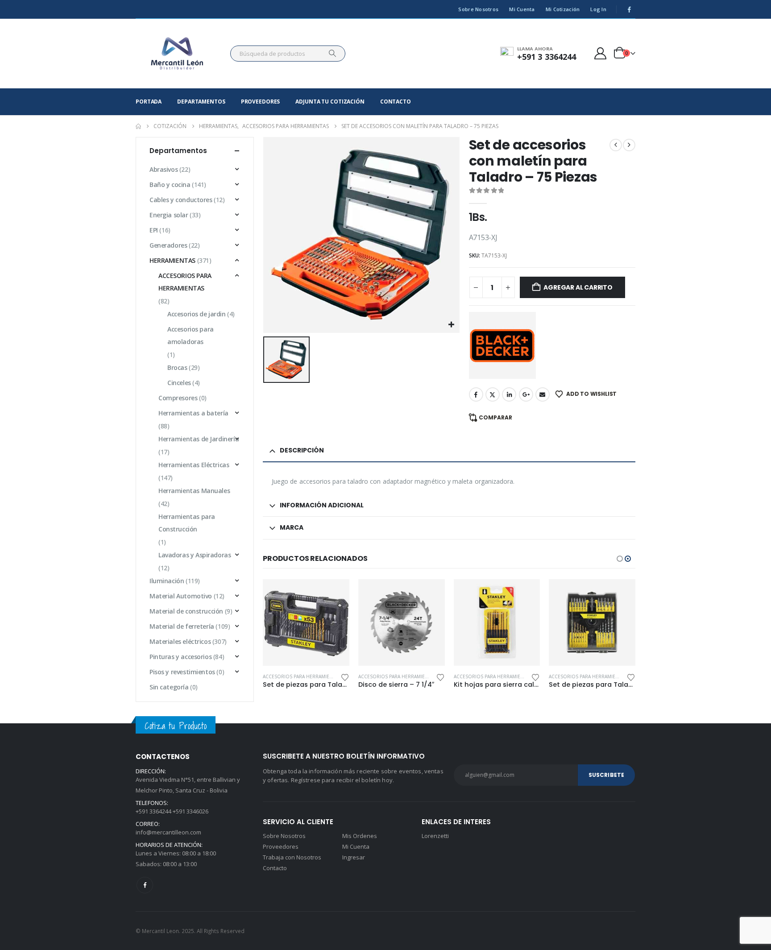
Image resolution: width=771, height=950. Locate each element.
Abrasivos (163, 169)
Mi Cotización (563, 9)
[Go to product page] (306, 622)
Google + (526, 394)
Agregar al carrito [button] (335, 594)
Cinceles (179, 382)
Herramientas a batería (193, 413)
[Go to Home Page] (138, 126)
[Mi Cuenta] (600, 53)
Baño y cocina (170, 184)
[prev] (615, 145)
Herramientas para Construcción (186, 522)
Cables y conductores (180, 199)
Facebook (476, 394)
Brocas (177, 367)
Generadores (168, 245)
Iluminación (166, 581)
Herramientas (172, 260)
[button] (620, 558)
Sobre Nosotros (478, 9)
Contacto (395, 101)
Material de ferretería (181, 626)
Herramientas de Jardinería (198, 439)
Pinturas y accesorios (180, 656)
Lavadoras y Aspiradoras (194, 555)
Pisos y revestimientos (182, 672)
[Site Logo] (177, 53)
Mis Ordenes (359, 836)
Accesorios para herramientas (302, 676)
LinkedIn (509, 394)
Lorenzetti (435, 836)
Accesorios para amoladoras (190, 335)
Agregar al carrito (577, 287)
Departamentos (201, 101)
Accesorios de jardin (196, 314)
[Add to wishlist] (345, 676)
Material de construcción (186, 611)
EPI (153, 230)
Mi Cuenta (522, 9)
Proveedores (260, 101)
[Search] (332, 53)
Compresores (177, 398)
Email (542, 394)
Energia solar (168, 215)
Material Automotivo (180, 596)
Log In (598, 9)
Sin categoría (169, 687)
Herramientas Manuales (194, 490)
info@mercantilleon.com (168, 832)
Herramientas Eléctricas (193, 464)
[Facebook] (629, 9)
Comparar (495, 417)
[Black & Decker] (502, 345)
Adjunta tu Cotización (329, 101)
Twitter (492, 394)
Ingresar (353, 857)
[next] (629, 145)
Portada (149, 101)
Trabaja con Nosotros (292, 857)
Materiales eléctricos (180, 641)
